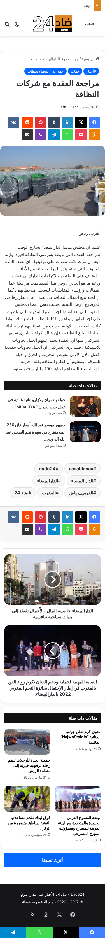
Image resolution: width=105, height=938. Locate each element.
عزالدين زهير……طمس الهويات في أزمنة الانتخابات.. (54, 5)
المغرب (49, 492)
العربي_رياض (81, 492)
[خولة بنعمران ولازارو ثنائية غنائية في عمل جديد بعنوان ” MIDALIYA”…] (85, 406)
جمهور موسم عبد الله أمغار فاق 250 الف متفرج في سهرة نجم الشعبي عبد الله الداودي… (36, 431)
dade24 (47, 468)
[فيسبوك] (94, 122)
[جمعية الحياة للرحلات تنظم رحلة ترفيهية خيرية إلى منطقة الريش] (27, 742)
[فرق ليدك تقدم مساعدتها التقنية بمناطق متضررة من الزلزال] (27, 799)
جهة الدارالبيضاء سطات (49, 59)
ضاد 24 (21, 492)
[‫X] (81, 122)
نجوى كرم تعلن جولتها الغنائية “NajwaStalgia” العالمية (80, 736)
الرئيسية (89, 59)
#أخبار (91, 71)
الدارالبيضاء (47, 480)
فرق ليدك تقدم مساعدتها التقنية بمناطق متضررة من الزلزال (29, 822)
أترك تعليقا (52, 860)
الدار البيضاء (82, 480)
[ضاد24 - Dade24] (52, 23)
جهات (74, 59)
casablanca (81, 468)
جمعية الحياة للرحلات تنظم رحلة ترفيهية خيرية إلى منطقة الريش (29, 765)
